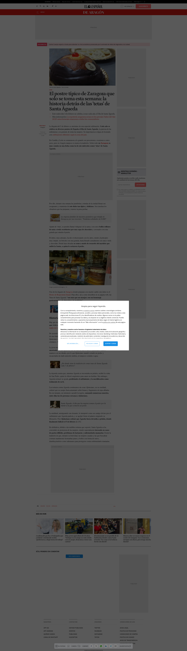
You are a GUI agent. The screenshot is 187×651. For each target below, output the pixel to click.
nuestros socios (89, 310)
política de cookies (109, 322)
